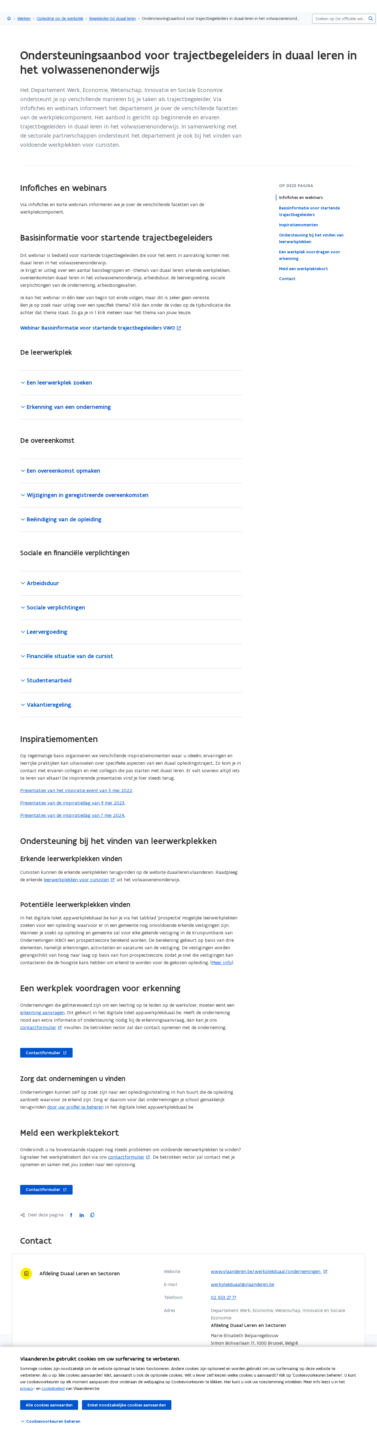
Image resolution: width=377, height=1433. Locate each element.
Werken (24, 18)
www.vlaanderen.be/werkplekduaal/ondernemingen (266, 1271)
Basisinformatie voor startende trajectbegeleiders (309, 211)
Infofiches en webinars (301, 197)
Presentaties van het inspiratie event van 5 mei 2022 (76, 790)
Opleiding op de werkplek (60, 18)
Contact (287, 279)
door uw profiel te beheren (75, 1107)
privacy (26, 1388)
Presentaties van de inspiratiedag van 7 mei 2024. (72, 815)
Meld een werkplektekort (303, 268)
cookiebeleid (53, 1388)
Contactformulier (40, 1053)
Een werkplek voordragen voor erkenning (309, 255)
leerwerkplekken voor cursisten (76, 880)
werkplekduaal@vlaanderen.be (242, 1284)
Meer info (222, 962)
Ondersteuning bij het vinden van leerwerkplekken (311, 238)
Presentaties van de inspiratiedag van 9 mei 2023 (72, 803)
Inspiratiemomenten (298, 224)
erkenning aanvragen (42, 1012)
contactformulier (38, 1027)
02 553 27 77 (223, 1297)
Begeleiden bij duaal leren (112, 18)
